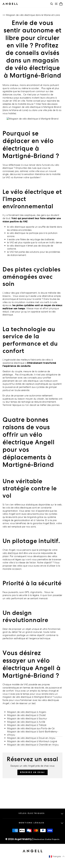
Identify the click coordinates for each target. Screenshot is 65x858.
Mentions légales (32, 823)
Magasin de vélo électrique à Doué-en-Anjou (31, 738)
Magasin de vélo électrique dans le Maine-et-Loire (33, 15)
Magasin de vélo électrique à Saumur (27, 718)
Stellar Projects (52, 839)
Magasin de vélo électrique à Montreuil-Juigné (32, 741)
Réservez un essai (32, 772)
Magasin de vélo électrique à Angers (26, 712)
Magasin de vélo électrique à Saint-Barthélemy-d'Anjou (32, 733)
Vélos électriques (32, 813)
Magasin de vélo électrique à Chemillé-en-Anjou (33, 744)
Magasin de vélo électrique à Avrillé (26, 721)
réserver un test (27, 703)
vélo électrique (10, 553)
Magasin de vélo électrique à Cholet (26, 715)
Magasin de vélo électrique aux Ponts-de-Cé (30, 728)
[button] (57, 856)
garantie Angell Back (44, 523)
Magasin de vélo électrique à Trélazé (26, 725)
